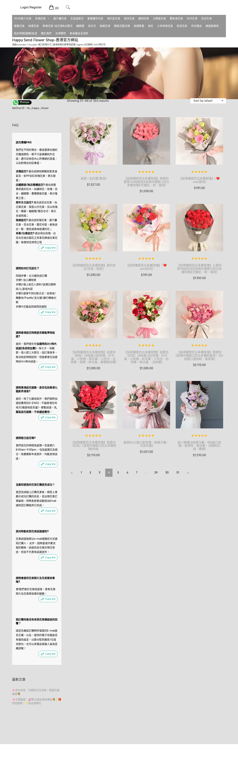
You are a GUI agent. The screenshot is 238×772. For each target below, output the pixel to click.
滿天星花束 (113, 18)
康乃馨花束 (60, 18)
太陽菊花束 (159, 18)
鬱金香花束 (176, 18)
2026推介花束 (22, 18)
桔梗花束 (33, 26)
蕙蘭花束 (19, 26)
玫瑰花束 (40, 18)
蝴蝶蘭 (80, 26)
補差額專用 (212, 26)
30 (167, 472)
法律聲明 (60, 33)
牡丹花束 (192, 18)
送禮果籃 (139, 26)
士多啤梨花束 (165, 26)
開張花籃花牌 (122, 26)
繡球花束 (143, 18)
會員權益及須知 (79, 33)
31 (177, 472)
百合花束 (206, 18)
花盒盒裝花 (77, 18)
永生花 (92, 26)
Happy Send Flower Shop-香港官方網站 (45, 40)
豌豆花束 (129, 18)
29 (156, 472)
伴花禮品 (196, 26)
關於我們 (46, 33)
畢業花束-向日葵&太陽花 (58, 26)
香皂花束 (182, 26)
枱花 (150, 26)
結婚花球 (105, 26)
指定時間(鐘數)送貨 (25, 33)
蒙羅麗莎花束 (95, 18)
